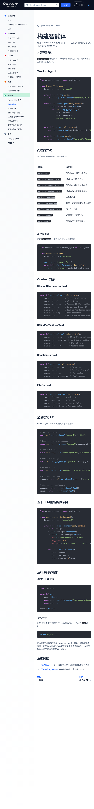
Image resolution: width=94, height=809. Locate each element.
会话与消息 (12, 46)
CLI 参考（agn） (14, 139)
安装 (9, 29)
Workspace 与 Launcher (17, 24)
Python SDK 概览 (14, 100)
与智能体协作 (13, 51)
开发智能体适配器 (15, 129)
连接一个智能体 (14, 90)
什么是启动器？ (14, 60)
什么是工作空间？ (15, 38)
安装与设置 (12, 64)
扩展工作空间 (13, 121)
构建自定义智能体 (15, 112)
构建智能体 (12, 104)
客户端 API (12, 108)
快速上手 (11, 42)
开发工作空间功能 (15, 125)
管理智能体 (12, 68)
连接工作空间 (13, 73)
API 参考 (11, 143)
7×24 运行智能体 (14, 77)
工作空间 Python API (16, 117)
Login (66, 5)
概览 (9, 20)
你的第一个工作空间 (15, 86)
